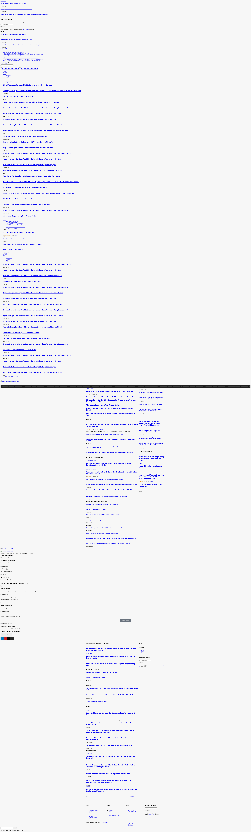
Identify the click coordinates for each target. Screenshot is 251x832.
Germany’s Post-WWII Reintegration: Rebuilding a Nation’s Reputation (103, 520)
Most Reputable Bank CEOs (12, 221)
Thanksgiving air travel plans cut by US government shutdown (25, 136)
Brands (7, 76)
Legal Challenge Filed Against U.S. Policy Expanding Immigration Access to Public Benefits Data (109, 452)
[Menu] (1, 380)
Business (140, 463)
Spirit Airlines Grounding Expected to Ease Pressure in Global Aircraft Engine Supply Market (35, 131)
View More (88, 709)
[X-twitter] (8, 638)
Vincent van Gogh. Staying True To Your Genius (13, 55)
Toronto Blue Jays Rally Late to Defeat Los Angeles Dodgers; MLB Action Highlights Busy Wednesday (110, 731)
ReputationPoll (105, 822)
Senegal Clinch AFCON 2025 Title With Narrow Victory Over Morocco (111, 745)
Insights (151, 489)
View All (7, 82)
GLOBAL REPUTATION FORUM (10, 376)
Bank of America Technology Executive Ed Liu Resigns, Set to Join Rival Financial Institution (150, 437)
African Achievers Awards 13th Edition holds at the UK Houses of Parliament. (31, 102)
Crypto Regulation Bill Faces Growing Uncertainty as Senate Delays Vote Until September (150, 423)
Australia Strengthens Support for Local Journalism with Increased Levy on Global (32, 125)
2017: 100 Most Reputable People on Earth (15, 224)
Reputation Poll (7, 235)
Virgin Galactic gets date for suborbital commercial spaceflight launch (28, 148)
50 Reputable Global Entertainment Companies (15, 227)
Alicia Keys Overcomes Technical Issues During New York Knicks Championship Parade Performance (39, 193)
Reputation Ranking (90, 388)
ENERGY (5, 254)
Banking (140, 418)
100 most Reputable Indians (11, 228)
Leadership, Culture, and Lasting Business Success (150, 467)
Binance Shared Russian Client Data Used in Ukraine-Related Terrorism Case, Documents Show (24, 14)
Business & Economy (89, 753)
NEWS (4, 74)
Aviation (7, 77)
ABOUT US (5, 72)
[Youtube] (5, 638)
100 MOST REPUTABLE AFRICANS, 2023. (13, 249)
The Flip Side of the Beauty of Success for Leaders (13, 3)
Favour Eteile (142, 489)
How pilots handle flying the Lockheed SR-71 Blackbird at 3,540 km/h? (28, 142)
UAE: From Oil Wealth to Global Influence (96, 509)
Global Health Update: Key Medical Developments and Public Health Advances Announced (108, 543)
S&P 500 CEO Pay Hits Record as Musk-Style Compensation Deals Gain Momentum (149, 431)
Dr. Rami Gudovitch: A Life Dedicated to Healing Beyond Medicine (102, 533)
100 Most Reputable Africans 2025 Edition (96, 701)
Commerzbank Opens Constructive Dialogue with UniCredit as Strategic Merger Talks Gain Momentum (151, 445)
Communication (9, 258)
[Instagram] (12, 638)
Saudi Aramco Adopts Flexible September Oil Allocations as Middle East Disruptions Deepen (22, 60)
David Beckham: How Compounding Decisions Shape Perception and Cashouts (151, 458)
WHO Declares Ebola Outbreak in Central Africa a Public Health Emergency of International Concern (111, 538)
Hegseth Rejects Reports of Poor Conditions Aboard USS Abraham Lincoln (104, 434)
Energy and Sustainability (91, 460)
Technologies (89, 653)
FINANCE (5, 253)
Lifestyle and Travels (10, 79)
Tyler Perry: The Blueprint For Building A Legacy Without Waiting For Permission (31, 176)
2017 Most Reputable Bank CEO (13, 225)
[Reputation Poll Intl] (125, 68)
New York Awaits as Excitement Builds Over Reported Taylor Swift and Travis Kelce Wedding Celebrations (41, 182)
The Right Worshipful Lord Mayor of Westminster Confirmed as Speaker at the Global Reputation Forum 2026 (42, 91)
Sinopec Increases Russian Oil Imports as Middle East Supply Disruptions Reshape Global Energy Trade (111, 484)
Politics (100, 429)
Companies (8, 259)
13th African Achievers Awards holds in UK (18, 96)
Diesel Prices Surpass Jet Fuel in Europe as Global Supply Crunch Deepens (104, 479)
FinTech (7, 260)
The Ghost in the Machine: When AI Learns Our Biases (22, 281)
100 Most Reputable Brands (11, 222)
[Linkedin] (2, 638)
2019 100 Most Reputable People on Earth (14, 223)
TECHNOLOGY (7, 255)
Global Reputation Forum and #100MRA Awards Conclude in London (27, 85)
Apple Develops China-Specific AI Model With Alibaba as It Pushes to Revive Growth (21, 56)
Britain (16, 235)
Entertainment (9, 81)
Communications (9, 78)
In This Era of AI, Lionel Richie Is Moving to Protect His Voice (25, 187)
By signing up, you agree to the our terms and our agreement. (18, 29)
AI (6, 256)
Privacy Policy (26, 29)
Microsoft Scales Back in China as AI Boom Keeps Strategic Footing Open (29, 119)
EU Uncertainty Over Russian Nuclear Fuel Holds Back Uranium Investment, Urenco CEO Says (23, 59)
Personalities (8, 75)
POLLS (4, 220)
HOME (4, 71)
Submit (14, 828)
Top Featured (88, 762)
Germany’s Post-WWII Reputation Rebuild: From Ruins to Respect (16, 9)
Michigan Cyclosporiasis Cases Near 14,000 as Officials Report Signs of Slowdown (20, 58)
